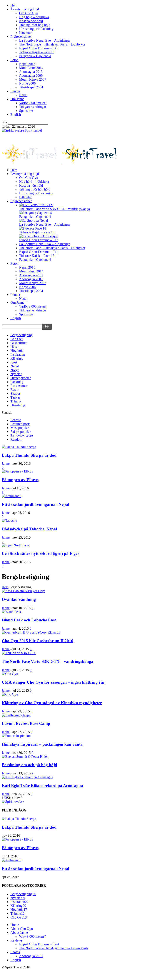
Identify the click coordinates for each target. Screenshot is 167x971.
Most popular (19, 428)
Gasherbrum (18, 343)
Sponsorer (26, 110)
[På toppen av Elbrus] (17, 471)
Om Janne (17, 99)
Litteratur (25, 32)
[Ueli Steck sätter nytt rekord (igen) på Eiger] (15, 545)
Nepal (23, 95)
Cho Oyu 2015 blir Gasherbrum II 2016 (37, 641)
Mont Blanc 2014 (31, 68)
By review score (21, 435)
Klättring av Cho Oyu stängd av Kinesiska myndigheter (52, 703)
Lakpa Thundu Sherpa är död (29, 455)
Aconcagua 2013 (31, 71)
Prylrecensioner (21, 36)
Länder (15, 91)
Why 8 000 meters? (32, 936)
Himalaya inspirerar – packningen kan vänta (42, 744)
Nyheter (16, 374)
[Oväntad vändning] (23, 591)
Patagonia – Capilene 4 (35, 56)
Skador (15, 393)
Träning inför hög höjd (34, 25)
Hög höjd (16, 350)
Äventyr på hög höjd (24, 9)
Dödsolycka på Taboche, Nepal (29, 529)
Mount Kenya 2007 (32, 79)
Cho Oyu (16, 339)
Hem (13, 5)
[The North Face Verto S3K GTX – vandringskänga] (36, 205)
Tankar (15, 397)
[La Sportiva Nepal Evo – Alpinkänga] (33, 220)
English (15, 114)
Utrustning (17, 405)
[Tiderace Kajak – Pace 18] (32, 228)
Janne (6, 463)
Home (14, 925)
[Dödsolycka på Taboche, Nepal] (9, 520)
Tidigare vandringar (32, 107)
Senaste (15, 420)
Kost (13, 362)
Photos (15, 952)
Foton (14, 60)
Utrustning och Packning (36, 29)
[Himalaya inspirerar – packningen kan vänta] (16, 736)
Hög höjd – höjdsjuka (34, 17)
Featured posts (20, 424)
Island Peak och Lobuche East (29, 620)
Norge (14, 370)
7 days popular (20, 431)
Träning (15, 401)
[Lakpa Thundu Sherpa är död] (19, 447)
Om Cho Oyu (28, 13)
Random (16, 439)
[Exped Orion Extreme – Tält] (38, 236)
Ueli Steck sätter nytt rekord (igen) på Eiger (40, 553)
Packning (16, 382)
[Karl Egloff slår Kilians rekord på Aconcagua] (27, 777)
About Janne (19, 932)
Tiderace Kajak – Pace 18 (36, 52)
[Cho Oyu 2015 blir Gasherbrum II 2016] (31, 632)
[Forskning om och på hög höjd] (25, 756)
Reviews (16, 940)
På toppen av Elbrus (20, 479)
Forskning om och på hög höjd (29, 764)
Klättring (16, 358)
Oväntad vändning (19, 599)
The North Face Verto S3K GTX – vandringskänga (54, 209)
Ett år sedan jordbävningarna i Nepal (35, 504)
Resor (14, 389)
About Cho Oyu (21, 928)
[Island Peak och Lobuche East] (11, 612)
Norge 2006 (27, 83)
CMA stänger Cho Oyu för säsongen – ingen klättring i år (53, 682)
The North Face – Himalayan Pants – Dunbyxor (52, 44)
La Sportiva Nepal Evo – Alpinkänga (44, 40)
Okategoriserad (20, 378)
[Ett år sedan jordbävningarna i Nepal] (11, 496)
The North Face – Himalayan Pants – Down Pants (53, 948)
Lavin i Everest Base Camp (26, 723)
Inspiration (17, 354)
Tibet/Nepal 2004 (31, 87)
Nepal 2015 (27, 64)
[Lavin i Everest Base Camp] (16, 715)
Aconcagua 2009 (31, 75)
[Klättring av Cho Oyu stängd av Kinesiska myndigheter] (10, 694)
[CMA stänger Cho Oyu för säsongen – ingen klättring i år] (10, 674)
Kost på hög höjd (31, 21)
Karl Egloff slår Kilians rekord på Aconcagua (42, 785)
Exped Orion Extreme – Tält (38, 48)
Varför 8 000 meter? (33, 103)
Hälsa (14, 347)
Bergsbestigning (21, 335)
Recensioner (18, 386)
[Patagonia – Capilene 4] (35, 213)
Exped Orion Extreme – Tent (39, 944)
